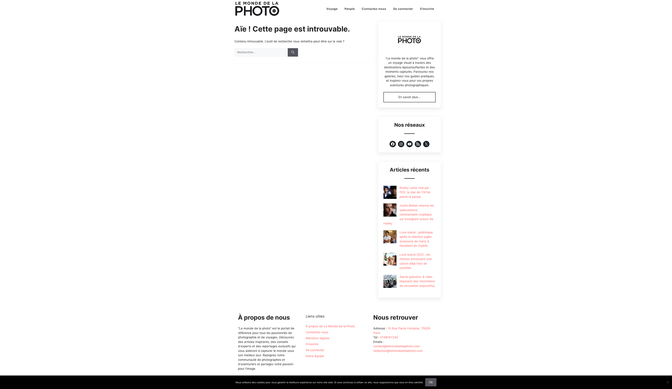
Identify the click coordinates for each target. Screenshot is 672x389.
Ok (431, 382)
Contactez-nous (374, 9)
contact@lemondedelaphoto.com (396, 346)
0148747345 (389, 337)
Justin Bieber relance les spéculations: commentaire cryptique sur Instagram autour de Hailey (408, 214)
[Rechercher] (293, 52)
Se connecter (403, 9)
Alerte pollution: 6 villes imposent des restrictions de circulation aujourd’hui (417, 281)
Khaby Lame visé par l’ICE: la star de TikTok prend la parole (415, 192)
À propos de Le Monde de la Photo (330, 326)
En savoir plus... (409, 97)
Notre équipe (315, 356)
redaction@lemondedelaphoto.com (398, 351)
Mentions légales (318, 338)
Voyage (332, 9)
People (350, 9)
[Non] (667, 382)
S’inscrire (427, 9)
